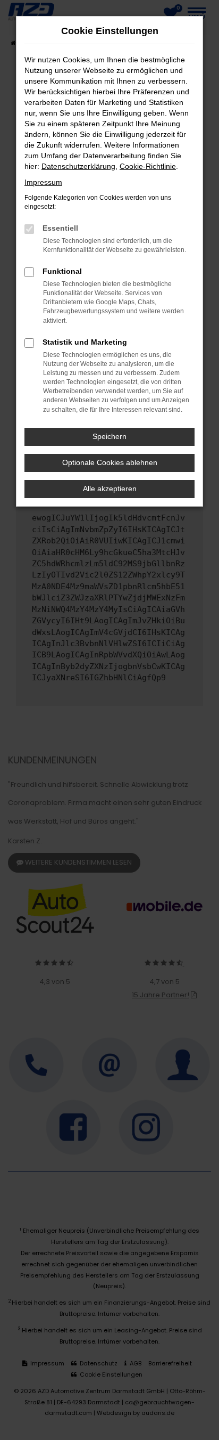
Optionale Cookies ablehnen (109, 462)
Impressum (43, 182)
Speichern (109, 436)
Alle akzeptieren (110, 488)
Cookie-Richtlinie (148, 166)
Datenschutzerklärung (78, 166)
